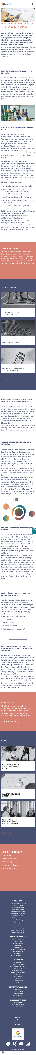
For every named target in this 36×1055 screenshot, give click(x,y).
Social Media (18, 989)
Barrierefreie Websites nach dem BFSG (11, 795)
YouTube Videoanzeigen (18, 932)
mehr (6, 268)
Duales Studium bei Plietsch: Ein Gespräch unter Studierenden (10, 822)
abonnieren (10, 721)
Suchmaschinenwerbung (18, 911)
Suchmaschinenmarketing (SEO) (14, 616)
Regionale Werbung (18, 926)
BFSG (17, 982)
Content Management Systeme (18, 966)
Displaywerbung (18, 922)
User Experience (18, 941)
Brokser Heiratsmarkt (11, 343)
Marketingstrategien (18, 947)
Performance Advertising (18, 913)
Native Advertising (18, 991)
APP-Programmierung (18, 970)
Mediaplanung (18, 953)
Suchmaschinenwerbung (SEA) (14, 629)
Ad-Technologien (17, 974)
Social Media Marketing (18, 915)
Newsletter (5, 713)
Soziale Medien (8, 623)
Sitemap (17, 1024)
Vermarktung (7, 855)
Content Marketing (18, 995)
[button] (3, 1052)
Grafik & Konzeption (10, 859)
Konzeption (18, 945)
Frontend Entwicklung (18, 962)
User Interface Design (18, 939)
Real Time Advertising (18, 928)
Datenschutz (17, 1022)
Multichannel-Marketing (18, 909)
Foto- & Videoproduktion (18, 930)
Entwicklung (7, 862)
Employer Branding (9, 868)
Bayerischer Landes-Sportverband (13, 314)
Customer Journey (18, 905)
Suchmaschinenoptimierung (18, 903)
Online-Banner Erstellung (18, 949)
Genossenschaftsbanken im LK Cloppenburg (13, 369)
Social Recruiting (17, 1002)
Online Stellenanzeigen (18, 1004)
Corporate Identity (18, 943)
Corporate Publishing (10, 865)
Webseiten (18, 978)
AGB (18, 1019)
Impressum (18, 1017)
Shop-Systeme (18, 968)
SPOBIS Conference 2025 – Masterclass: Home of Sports (12, 766)
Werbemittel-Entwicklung (18, 972)
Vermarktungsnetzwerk (18, 907)
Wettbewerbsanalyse (18, 918)
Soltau (22, 562)
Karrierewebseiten (18, 1006)
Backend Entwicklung (18, 964)
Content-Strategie (18, 993)
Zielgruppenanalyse (18, 951)
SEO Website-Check (18, 980)
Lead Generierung (18, 920)
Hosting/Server (18, 976)
